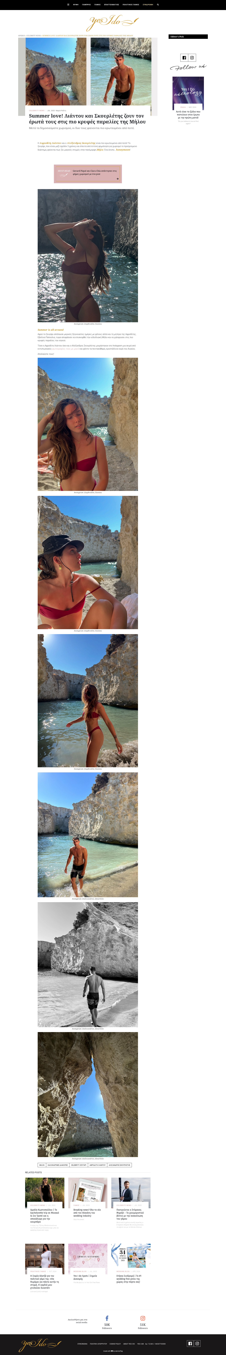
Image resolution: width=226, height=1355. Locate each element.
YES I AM (140, 1344)
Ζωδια (183, 107)
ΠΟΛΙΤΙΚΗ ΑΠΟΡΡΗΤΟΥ (98, 1344)
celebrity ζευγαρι (78, 1165)
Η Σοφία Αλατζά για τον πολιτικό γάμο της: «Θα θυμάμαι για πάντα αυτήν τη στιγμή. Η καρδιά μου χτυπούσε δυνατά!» (44, 1281)
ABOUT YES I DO (129, 1344)
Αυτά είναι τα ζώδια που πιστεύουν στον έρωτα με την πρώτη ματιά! (188, 114)
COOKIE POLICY (115, 1344)
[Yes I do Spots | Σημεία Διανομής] (88, 1259)
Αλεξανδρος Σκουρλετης (119, 1165)
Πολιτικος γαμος (38, 1271)
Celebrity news (33, 35)
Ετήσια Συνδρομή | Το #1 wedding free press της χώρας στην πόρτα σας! (129, 1278)
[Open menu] (68, 5)
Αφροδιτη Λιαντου (98, 1165)
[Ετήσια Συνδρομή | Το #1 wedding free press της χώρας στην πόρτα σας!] (131, 1259)
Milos (41, 1165)
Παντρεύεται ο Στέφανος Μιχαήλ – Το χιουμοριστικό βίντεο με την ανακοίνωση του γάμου (130, 1214)
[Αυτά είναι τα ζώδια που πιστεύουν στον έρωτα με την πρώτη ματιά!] (188, 93)
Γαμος (76, 1205)
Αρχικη (21, 35)
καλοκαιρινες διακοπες (58, 1165)
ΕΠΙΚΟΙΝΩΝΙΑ (82, 1344)
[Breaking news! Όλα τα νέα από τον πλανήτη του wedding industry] (88, 1193)
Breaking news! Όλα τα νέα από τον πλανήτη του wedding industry (87, 1212)
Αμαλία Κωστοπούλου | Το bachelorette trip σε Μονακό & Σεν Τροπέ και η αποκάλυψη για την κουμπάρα (44, 1215)
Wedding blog (80, 1271)
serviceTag (119, 1351)
